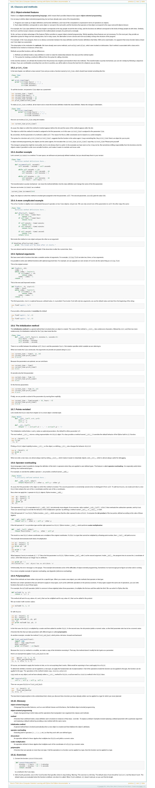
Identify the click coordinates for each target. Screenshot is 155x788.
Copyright (100, 786)
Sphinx (141, 786)
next (137, 1)
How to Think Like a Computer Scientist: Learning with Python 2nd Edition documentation (39, 1)
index (143, 1)
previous (131, 1)
